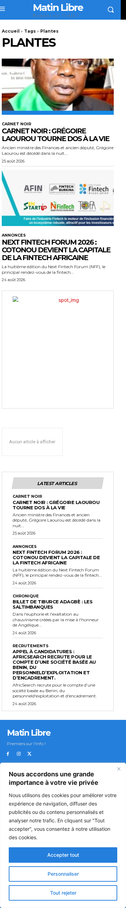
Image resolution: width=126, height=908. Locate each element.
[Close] (118, 768)
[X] (29, 754)
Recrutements (31, 646)
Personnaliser (63, 874)
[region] (63, 835)
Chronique (26, 596)
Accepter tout (63, 855)
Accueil (11, 31)
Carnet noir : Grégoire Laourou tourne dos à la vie (55, 135)
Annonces (14, 235)
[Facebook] (8, 754)
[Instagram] (18, 754)
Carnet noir (16, 124)
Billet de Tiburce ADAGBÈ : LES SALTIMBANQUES (52, 604)
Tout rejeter (63, 893)
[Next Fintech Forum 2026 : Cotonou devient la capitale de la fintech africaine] (58, 198)
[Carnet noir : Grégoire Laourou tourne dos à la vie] (58, 87)
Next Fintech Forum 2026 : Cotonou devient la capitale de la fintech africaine (56, 250)
